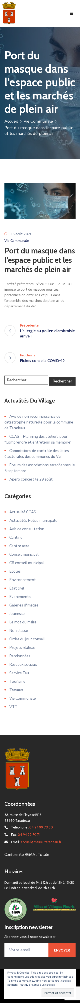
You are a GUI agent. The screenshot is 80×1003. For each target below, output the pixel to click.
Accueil (11, 121)
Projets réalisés (22, 647)
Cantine (15, 537)
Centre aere (19, 546)
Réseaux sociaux (23, 664)
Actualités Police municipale (33, 520)
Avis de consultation (26, 529)
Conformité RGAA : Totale (26, 854)
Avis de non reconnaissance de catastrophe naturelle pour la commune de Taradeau (38, 422)
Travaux (16, 690)
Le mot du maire (22, 622)
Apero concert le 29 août (31, 479)
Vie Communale (38, 121)
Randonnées (19, 656)
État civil (16, 588)
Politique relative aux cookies (37, 985)
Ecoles (15, 571)
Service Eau (19, 673)
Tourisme (17, 681)
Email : (36, 842)
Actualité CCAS (22, 512)
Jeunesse (17, 613)
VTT (13, 706)
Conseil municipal (24, 554)
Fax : (25, 835)
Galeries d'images (23, 605)
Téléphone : (32, 827)
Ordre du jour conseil (27, 639)
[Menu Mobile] (72, 13)
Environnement (22, 579)
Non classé (18, 630)
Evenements (20, 596)
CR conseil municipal (26, 562)
